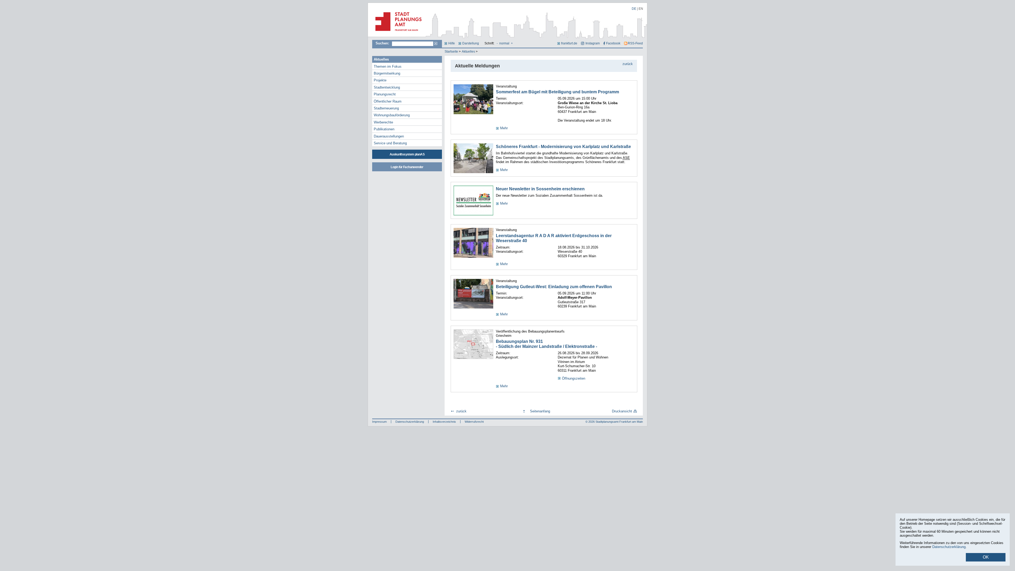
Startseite (451, 51)
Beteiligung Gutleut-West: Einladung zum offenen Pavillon (554, 286)
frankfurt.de (569, 43)
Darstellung (470, 43)
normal (504, 43)
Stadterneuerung (386, 108)
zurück (627, 64)
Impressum (379, 421)
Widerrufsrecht (474, 421)
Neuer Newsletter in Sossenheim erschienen (540, 189)
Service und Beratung (390, 143)
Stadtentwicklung (387, 87)
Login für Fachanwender (407, 167)
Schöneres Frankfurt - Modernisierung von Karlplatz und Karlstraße (563, 146)
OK (986, 557)
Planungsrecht (385, 94)
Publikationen (384, 129)
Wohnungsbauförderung (392, 115)
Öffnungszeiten (573, 378)
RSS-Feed (635, 43)
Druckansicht (622, 411)
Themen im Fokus (388, 66)
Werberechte (383, 122)
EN (641, 9)
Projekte (380, 80)
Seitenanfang (540, 411)
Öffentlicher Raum (388, 101)
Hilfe (451, 43)
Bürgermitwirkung (387, 73)
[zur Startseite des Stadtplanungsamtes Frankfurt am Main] (397, 33)
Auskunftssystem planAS (407, 154)
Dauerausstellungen (389, 136)
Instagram (592, 43)
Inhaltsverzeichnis (444, 421)
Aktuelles (468, 51)
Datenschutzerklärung (409, 421)
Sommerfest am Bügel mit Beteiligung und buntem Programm (557, 92)
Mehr (504, 128)
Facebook (613, 43)
